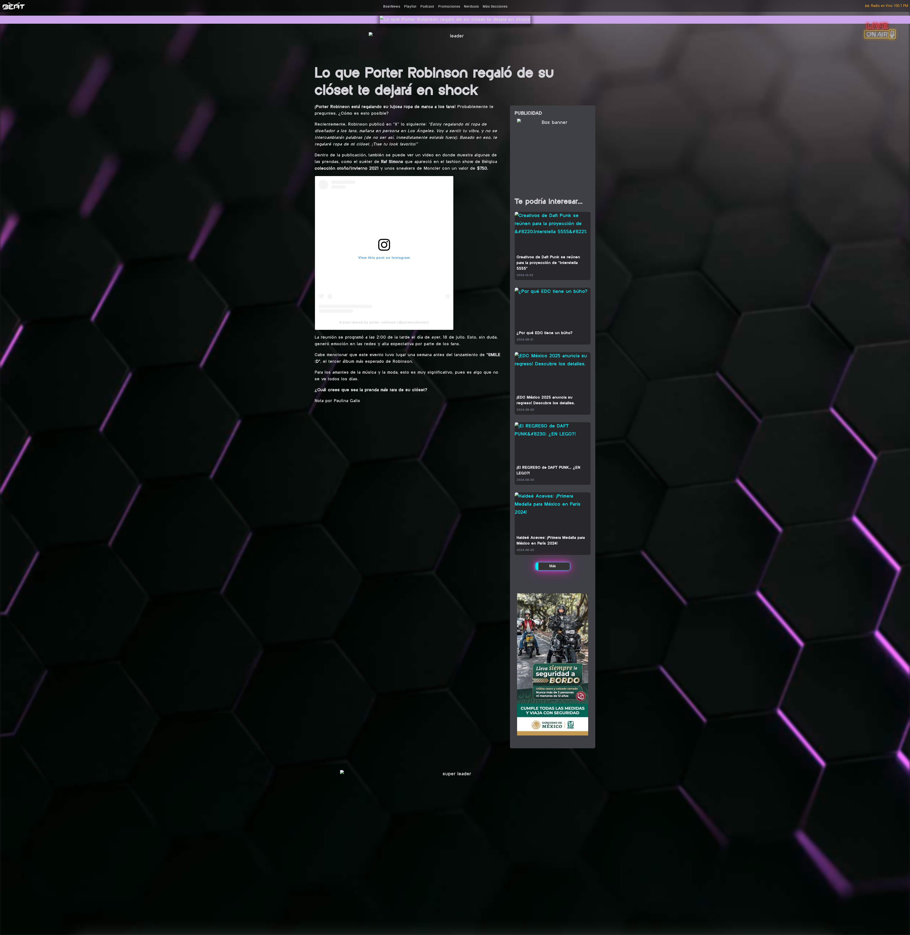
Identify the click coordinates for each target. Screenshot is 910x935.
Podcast (427, 6)
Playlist (410, 6)
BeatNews (391, 6)
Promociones (449, 6)
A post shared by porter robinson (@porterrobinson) (384, 322)
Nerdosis (471, 6)
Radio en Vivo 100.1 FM (889, 6)
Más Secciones (495, 6)
